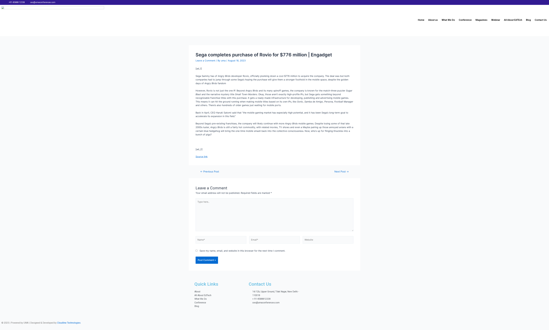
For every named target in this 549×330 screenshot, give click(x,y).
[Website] (328, 240)
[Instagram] (541, 2)
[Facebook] (530, 2)
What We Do (448, 20)
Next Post (341, 171)
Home (421, 20)
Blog (528, 20)
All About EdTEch (513, 20)
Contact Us (541, 20)
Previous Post (209, 171)
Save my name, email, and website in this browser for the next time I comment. (242, 250)
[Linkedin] (536, 2)
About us (433, 20)
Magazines (481, 20)
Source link (202, 156)
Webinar (495, 20)
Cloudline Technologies (68, 322)
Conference (465, 20)
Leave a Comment (205, 60)
